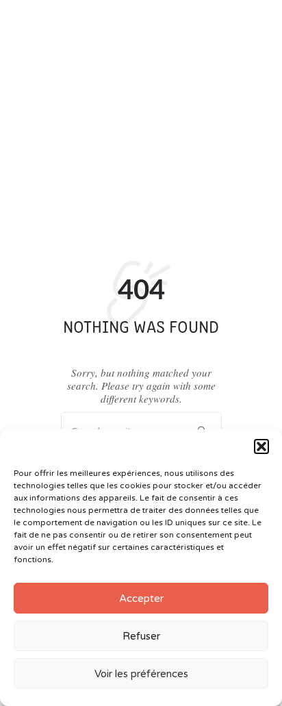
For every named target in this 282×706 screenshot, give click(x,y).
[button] (261, 446)
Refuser (141, 636)
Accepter (141, 598)
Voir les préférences (141, 674)
